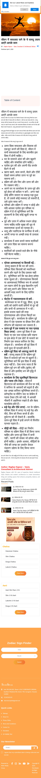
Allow (34, 9)
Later (24, 9)
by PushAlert (6, 11)
